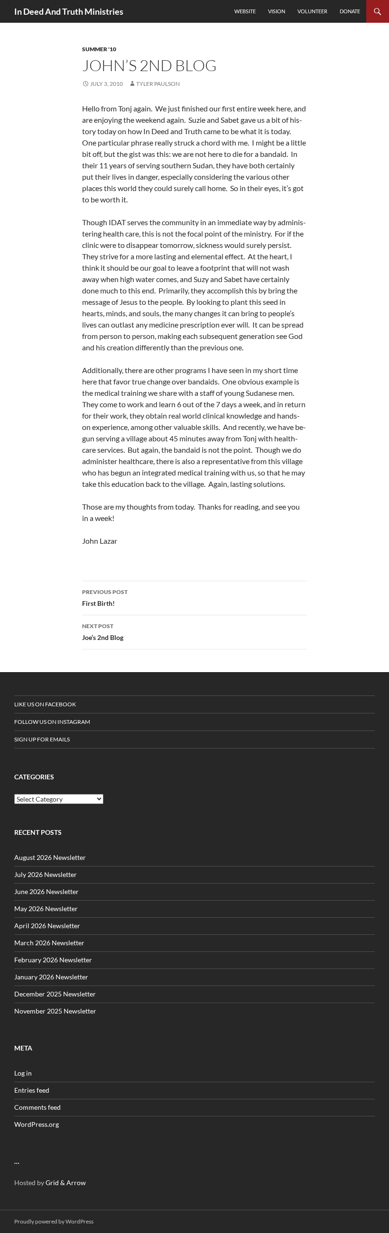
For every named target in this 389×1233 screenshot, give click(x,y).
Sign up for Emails (42, 739)
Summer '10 (99, 49)
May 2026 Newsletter (46, 908)
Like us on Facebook (45, 704)
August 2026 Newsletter (50, 857)
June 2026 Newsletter (46, 891)
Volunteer (312, 11)
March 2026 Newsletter (49, 943)
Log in (23, 1073)
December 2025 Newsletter (55, 994)
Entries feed (31, 1090)
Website (245, 11)
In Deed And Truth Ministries (68, 11)
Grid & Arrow (66, 1182)
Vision (276, 11)
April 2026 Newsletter (47, 926)
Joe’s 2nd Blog (102, 631)
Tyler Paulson (158, 83)
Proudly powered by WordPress (53, 1221)
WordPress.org (36, 1124)
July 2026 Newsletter (45, 874)
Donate (350, 11)
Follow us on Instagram (52, 721)
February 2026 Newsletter (53, 960)
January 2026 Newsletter (51, 977)
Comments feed (37, 1107)
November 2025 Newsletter (55, 1011)
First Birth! (105, 597)
